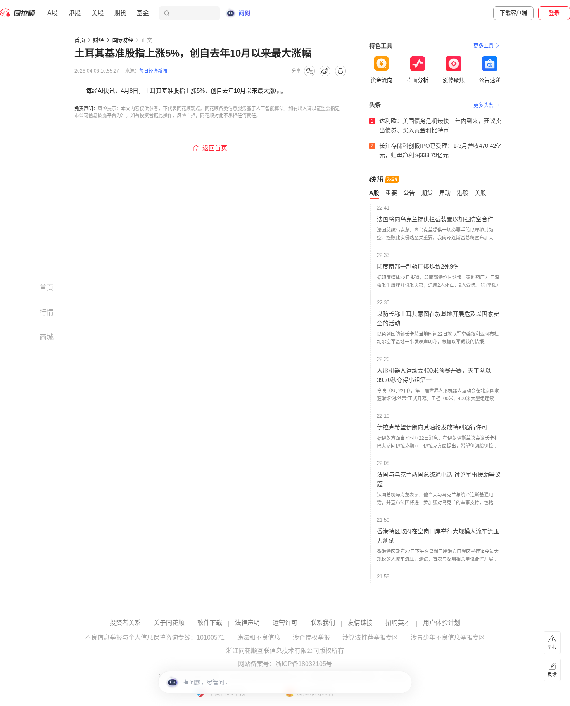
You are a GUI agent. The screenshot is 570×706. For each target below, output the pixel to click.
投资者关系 (125, 623)
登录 (554, 13)
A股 (52, 13)
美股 (98, 13)
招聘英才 (397, 623)
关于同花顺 (169, 623)
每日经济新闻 (153, 71)
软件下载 (209, 623)
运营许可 (285, 623)
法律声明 (247, 623)
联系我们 (322, 623)
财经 (98, 40)
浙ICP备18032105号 (303, 664)
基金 (142, 13)
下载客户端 (513, 13)
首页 (79, 40)
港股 (75, 13)
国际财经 (122, 40)
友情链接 (360, 623)
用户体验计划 (441, 623)
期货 (120, 13)
